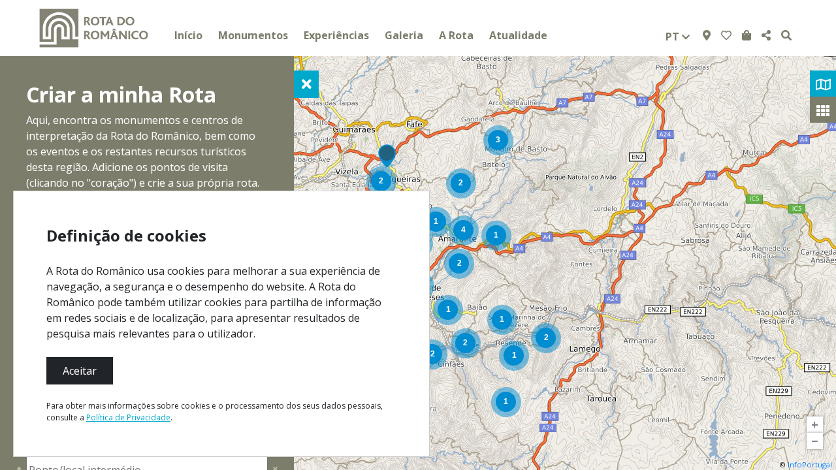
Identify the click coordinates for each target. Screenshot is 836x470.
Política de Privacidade (128, 417)
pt (674, 36)
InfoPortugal (810, 464)
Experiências (336, 35)
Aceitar (80, 371)
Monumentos (253, 35)
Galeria (404, 35)
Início (188, 35)
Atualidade (518, 35)
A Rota (456, 35)
